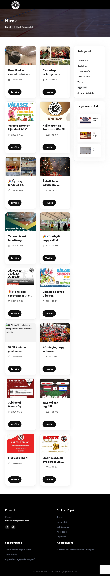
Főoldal (8, 27)
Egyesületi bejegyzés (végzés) (20, 559)
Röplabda (82, 65)
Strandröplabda (85, 93)
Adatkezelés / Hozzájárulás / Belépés (75, 549)
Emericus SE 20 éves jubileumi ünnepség (53, 461)
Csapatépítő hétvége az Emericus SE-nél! (54, 74)
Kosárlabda (83, 76)
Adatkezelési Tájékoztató (18, 549)
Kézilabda (82, 60)
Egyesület (82, 87)
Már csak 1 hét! (18, 458)
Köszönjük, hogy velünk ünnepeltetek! (53, 351)
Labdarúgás (83, 71)
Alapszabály (11, 554)
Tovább (15, 91)
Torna (80, 82)
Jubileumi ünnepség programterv (17, 406)
